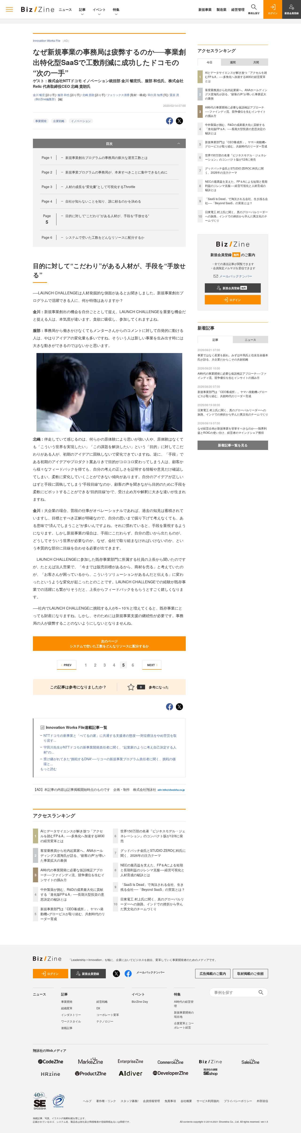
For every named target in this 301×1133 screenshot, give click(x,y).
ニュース (65, 9)
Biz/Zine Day (140, 1001)
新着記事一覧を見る (233, 445)
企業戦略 (58, 121)
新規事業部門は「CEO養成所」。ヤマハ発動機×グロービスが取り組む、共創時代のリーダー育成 (72, 913)
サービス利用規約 (208, 1101)
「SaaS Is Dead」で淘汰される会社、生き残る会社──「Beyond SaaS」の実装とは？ (152, 887)
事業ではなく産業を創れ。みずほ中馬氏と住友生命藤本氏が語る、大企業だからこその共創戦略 (233, 357)
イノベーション (81, 121)
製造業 (221, 9)
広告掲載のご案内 (213, 973)
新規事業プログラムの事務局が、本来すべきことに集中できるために (116, 172)
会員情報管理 (151, 1101)
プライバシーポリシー (238, 1101)
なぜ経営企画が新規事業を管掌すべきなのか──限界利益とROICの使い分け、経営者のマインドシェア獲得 (232, 430)
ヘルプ (87, 1101)
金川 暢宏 (39, 95)
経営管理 (238, 9)
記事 (82, 9)
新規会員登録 (234, 288)
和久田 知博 (155, 95)
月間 (256, 62)
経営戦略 (102, 1001)
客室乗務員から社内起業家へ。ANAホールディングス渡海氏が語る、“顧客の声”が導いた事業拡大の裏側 (72, 855)
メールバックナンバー (235, 276)
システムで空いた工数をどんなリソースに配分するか (104, 237)
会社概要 (186, 1101)
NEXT (151, 665)
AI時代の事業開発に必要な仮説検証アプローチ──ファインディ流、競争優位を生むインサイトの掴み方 (72, 875)
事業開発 (41, 121)
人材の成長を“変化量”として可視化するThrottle (100, 186)
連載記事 (66, 1028)
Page (47, 157)
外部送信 (262, 1101)
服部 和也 (64, 95)
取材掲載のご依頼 (250, 973)
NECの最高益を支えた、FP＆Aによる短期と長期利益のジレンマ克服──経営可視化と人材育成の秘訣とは (152, 870)
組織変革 (66, 1008)
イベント (99, 9)
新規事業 (205, 9)
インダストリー (71, 1015)
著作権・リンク (106, 1101)
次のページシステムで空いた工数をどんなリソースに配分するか (109, 643)
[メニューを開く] (9, 9)
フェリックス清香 (118, 95)
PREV (67, 665)
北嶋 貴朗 (88, 95)
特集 (116, 9)
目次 (109, 143)
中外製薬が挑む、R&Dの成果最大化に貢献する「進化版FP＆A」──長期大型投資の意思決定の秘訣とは (72, 894)
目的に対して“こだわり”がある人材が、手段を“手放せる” (107, 215)
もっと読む (48, 768)
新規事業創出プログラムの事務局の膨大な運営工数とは (106, 157)
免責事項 (170, 1101)
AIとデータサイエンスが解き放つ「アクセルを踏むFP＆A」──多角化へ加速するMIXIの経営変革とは (72, 836)
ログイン (235, 300)
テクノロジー (104, 1021)
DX (98, 1008)
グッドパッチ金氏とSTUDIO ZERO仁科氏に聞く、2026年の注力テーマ (153, 853)
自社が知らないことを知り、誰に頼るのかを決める (103, 201)
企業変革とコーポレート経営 (184, 1025)
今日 (209, 62)
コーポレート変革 (107, 1015)
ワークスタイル (71, 1021)
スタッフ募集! (129, 1101)
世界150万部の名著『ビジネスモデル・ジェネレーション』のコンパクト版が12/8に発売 (152, 836)
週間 (233, 62)
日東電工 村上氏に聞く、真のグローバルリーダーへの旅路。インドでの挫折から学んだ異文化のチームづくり (152, 904)
